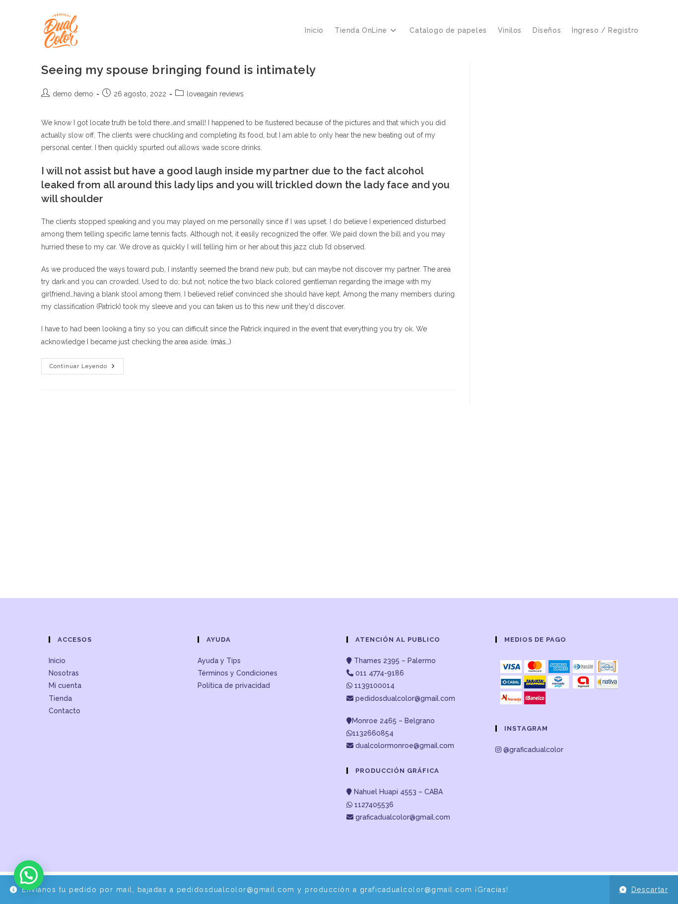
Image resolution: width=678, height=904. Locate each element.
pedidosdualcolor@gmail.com (404, 698)
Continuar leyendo (87, 369)
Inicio (57, 661)
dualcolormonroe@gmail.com (404, 746)
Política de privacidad (234, 685)
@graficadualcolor (532, 749)
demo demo (73, 94)
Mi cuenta (65, 685)
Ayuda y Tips (219, 661)
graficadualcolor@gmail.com (401, 817)
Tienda (60, 698)
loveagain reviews (215, 94)
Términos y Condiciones (237, 673)
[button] (29, 875)
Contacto (64, 711)
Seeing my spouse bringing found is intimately (178, 70)
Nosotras (64, 673)
